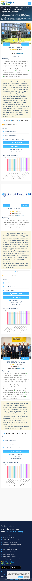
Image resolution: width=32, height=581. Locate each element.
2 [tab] (14, 40)
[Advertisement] (16, 505)
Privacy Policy (24, 574)
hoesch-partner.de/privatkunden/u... (14, 139)
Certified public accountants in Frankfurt (13, 539)
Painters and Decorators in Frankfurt (12, 544)
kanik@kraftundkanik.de (10, 286)
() (19, 49)
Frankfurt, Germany (14, 532)
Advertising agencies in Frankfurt (11, 535)
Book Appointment (10, 131)
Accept (20, 577)
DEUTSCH (28, 7)
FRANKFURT (10, 7)
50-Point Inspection (14, 17)
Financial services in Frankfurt (10, 542)
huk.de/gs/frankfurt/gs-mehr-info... (14, 448)
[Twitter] (4, 574)
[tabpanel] (16, 33)
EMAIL (25, 44)
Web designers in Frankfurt (9, 556)
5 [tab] (18, 40)
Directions (21, 53)
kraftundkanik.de (10, 290)
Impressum (4, 576)
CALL (7, 44)
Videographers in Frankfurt (9, 554)
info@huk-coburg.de (9, 444)
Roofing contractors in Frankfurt (11, 549)
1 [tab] (13, 40)
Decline (26, 577)
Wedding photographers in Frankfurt (12, 559)
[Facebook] (1, 574)
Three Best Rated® (13, 579)
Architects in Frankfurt (8, 537)
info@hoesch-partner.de (10, 135)
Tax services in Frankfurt (9, 551)
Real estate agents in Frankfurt (10, 547)
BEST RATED (4, 7)
